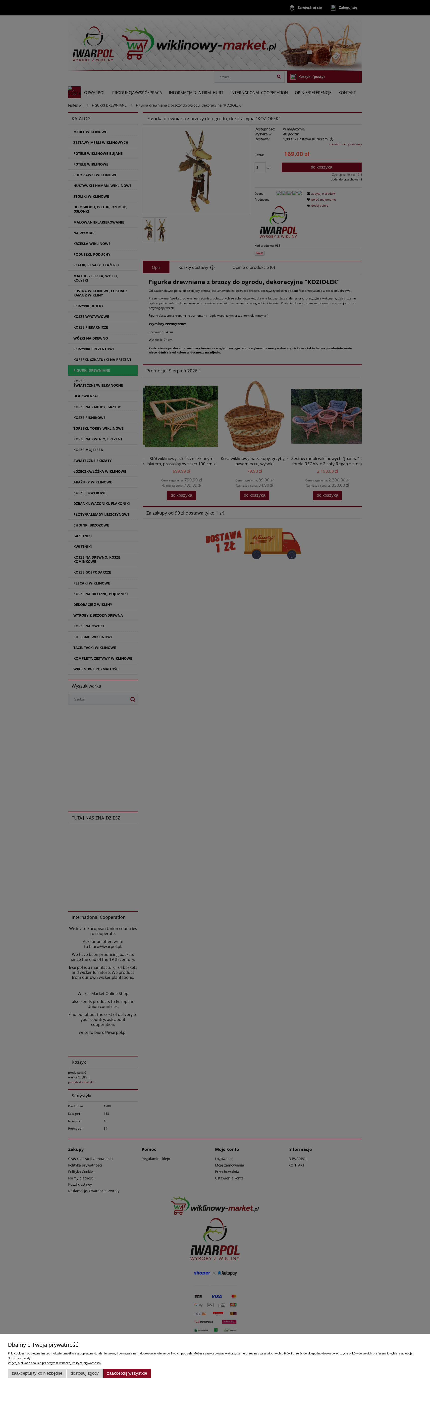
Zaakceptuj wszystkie (127, 1373)
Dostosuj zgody (85, 1373)
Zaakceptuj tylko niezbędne (37, 1373)
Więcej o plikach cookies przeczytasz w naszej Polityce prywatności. (54, 1363)
